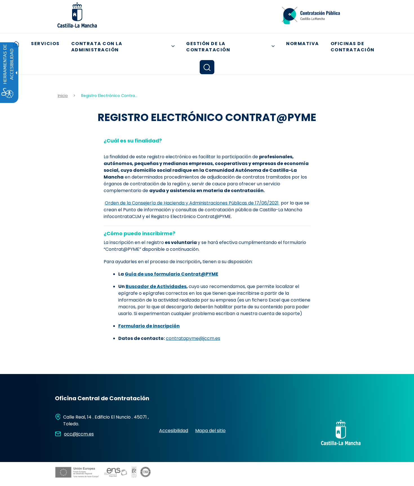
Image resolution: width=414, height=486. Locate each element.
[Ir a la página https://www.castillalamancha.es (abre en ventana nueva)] (77, 14)
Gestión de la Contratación (232, 47)
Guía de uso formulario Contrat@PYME (171, 274)
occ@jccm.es (79, 434)
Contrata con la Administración (125, 47)
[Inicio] (311, 17)
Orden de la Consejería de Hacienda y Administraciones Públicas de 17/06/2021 (192, 203)
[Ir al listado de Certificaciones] (104, 482)
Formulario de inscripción (149, 326)
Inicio (63, 95)
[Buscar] (207, 67)
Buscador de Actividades (156, 286)
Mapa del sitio (210, 430)
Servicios (45, 44)
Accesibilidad (173, 430)
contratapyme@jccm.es (193, 338)
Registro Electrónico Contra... (109, 95)
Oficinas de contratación (353, 47)
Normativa (302, 44)
